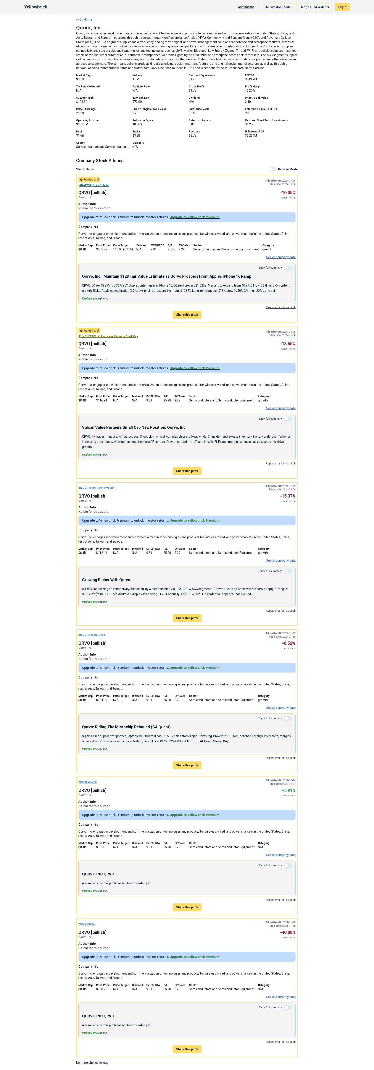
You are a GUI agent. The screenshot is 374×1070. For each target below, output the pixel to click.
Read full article (91, 298)
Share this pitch (187, 314)
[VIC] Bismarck (87, 782)
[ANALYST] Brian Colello (93, 185)
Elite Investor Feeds (277, 7)
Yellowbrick (35, 7)
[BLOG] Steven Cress (91, 635)
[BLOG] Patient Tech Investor (96, 487)
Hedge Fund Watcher (314, 7)
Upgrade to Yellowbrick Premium (195, 217)
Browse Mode (288, 169)
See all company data (281, 257)
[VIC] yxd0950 (86, 924)
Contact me (246, 7)
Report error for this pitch (281, 307)
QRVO (84, 192)
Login (342, 7)
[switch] (272, 169)
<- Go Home (84, 19)
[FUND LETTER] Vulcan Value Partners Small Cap (108, 336)
